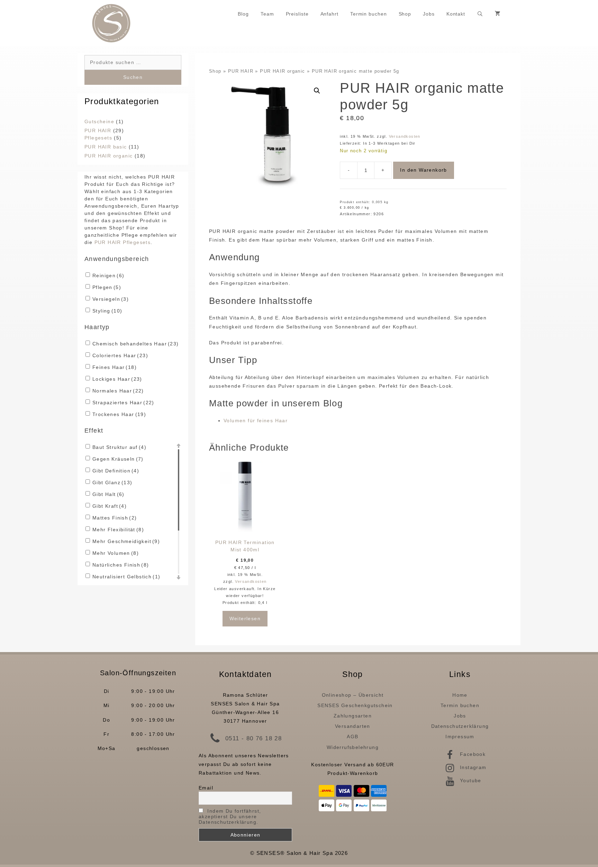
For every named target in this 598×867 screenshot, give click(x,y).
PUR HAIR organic (282, 71)
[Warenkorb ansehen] (498, 14)
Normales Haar (118, 391)
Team (267, 14)
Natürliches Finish (120, 565)
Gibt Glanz (112, 482)
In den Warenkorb (423, 170)
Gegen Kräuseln (118, 459)
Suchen (133, 77)
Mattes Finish (114, 518)
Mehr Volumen (115, 553)
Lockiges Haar (117, 379)
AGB (352, 736)
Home (460, 695)
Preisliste (297, 14)
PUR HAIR (240, 71)
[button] (317, 90)
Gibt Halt (108, 494)
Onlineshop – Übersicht (353, 695)
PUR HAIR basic (105, 147)
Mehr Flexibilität (118, 529)
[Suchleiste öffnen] (480, 14)
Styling (107, 311)
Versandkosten (404, 136)
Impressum (459, 736)
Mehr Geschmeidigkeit (126, 541)
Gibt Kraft (109, 506)
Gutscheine (99, 121)
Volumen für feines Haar (256, 420)
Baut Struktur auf (119, 447)
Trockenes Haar (119, 414)
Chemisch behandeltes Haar (135, 343)
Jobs (429, 14)
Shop (405, 14)
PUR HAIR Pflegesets (122, 242)
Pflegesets (98, 138)
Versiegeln (110, 299)
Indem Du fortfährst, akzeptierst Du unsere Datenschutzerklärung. (230, 816)
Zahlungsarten (353, 716)
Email (206, 788)
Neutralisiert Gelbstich (126, 576)
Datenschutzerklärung (460, 726)
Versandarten (352, 726)
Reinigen (108, 275)
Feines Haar (114, 367)
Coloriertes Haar (120, 355)
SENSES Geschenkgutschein (355, 705)
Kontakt (455, 14)
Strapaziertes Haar (123, 402)
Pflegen (106, 287)
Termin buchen (368, 14)
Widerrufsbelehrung (353, 747)
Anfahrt (329, 14)
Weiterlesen (245, 618)
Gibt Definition (115, 470)
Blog (243, 14)
